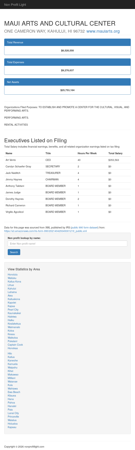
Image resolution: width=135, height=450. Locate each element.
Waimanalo (14, 327)
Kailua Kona (14, 281)
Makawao (13, 374)
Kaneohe (13, 360)
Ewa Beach (14, 392)
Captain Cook (15, 344)
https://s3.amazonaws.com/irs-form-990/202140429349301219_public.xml (45, 231)
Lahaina (12, 292)
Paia (10, 409)
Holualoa (13, 423)
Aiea (10, 295)
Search (14, 252)
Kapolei (12, 302)
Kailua (11, 357)
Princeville (13, 416)
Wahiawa (13, 388)
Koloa (11, 330)
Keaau (11, 334)
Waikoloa (13, 337)
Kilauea (12, 395)
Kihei (10, 371)
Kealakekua (14, 323)
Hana (11, 399)
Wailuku (12, 278)
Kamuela (13, 364)
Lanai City (13, 413)
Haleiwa (12, 316)
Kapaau (12, 427)
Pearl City (13, 309)
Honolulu (13, 274)
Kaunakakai (14, 313)
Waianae (12, 381)
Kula (10, 385)
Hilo (10, 353)
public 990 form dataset (85, 227)
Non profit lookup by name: (24, 238)
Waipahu (12, 367)
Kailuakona (14, 299)
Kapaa (11, 306)
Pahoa (11, 402)
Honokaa (13, 348)
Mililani (11, 378)
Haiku (11, 320)
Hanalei (12, 406)
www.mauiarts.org (103, 31)
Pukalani (12, 341)
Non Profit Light (15, 4)
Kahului (12, 288)
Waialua (12, 420)
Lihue (11, 285)
